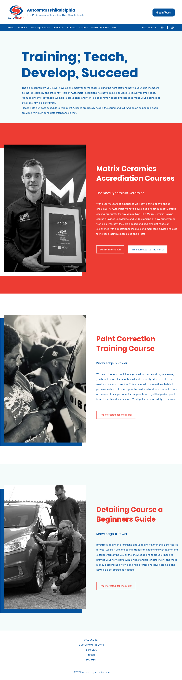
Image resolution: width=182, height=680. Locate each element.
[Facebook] (167, 27)
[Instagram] (162, 27)
